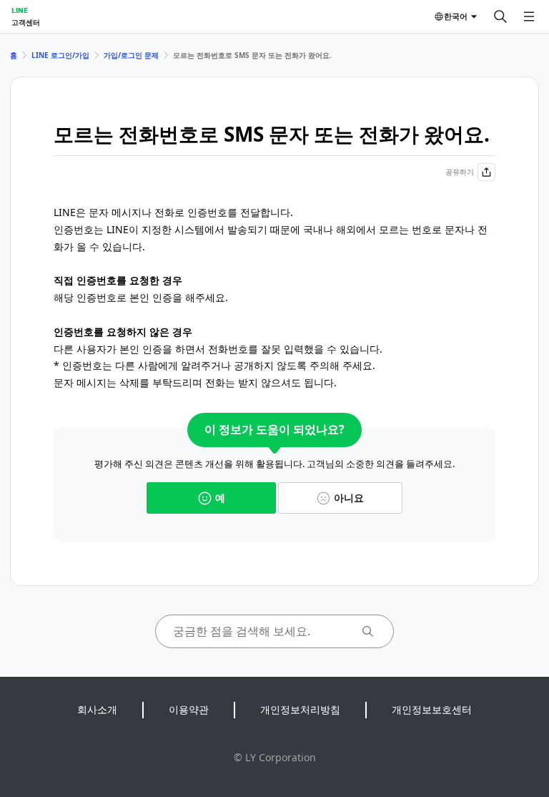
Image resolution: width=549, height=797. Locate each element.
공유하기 (459, 172)
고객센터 (25, 22)
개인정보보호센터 (432, 709)
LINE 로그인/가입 (60, 55)
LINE (19, 10)
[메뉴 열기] (529, 16)
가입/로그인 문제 (131, 55)
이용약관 (189, 709)
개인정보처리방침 (300, 709)
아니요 (349, 497)
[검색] (500, 16)
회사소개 (97, 709)
